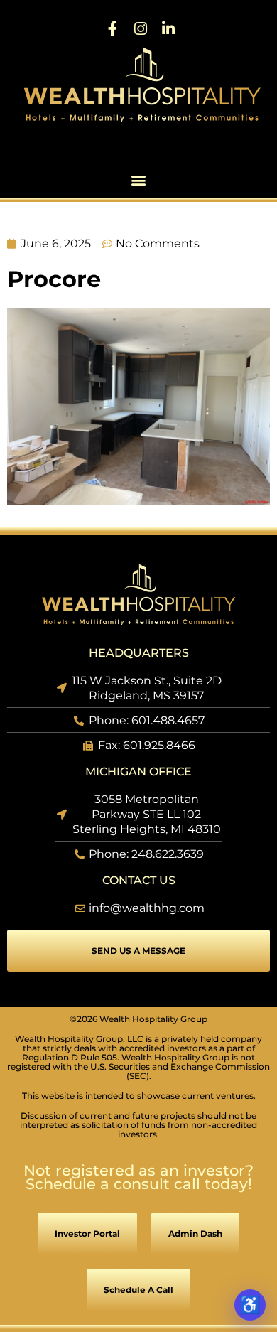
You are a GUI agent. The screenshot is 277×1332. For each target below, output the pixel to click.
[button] (139, 179)
